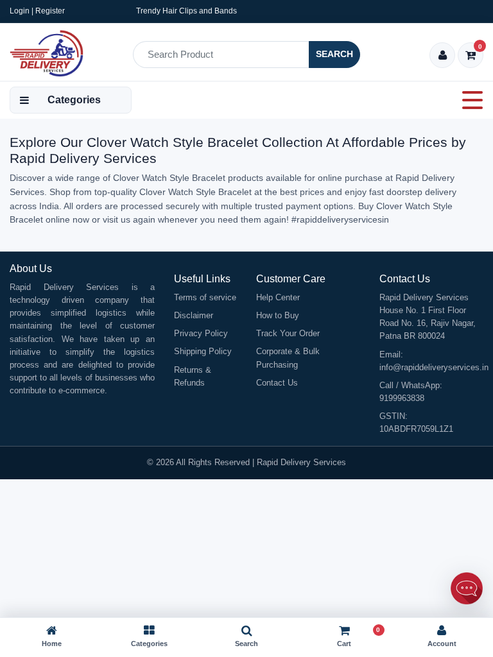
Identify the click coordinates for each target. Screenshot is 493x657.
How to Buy (277, 315)
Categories (74, 99)
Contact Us (277, 383)
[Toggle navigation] (468, 100)
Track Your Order (288, 333)
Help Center (278, 297)
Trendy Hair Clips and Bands (186, 10)
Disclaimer (193, 315)
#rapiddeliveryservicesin (340, 219)
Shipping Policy (203, 351)
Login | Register (37, 10)
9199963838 (401, 398)
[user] (443, 56)
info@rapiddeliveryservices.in (434, 367)
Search (334, 54)
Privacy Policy (201, 333)
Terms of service (205, 297)
